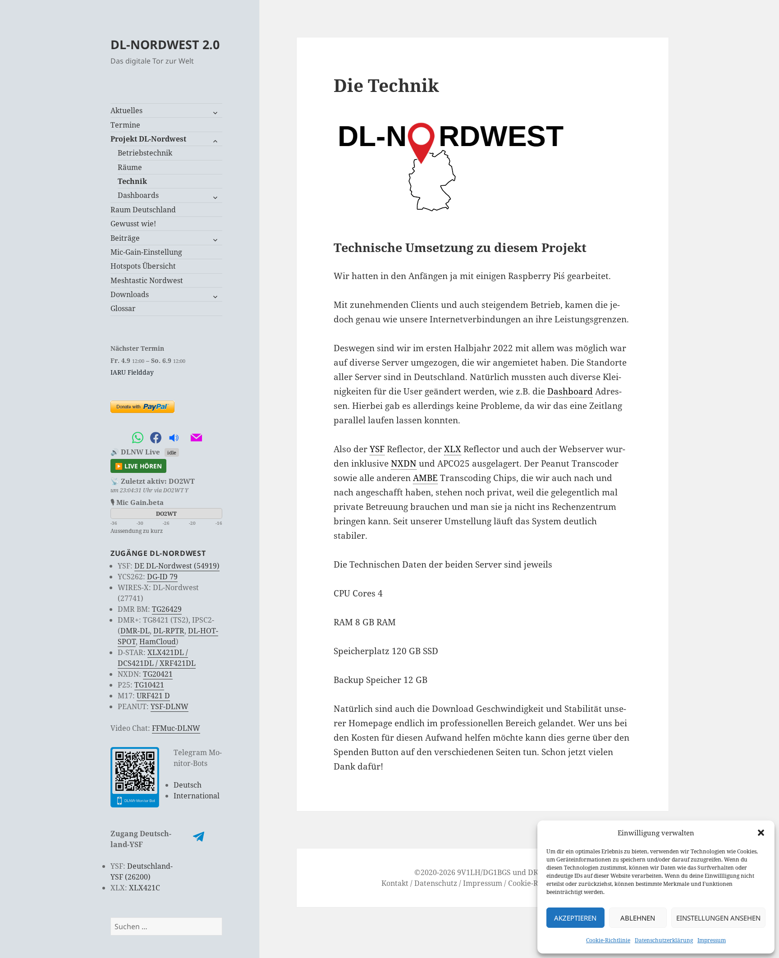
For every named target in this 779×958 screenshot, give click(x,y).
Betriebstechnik (145, 153)
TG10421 (149, 685)
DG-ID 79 (162, 577)
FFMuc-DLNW (176, 728)
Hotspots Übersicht (143, 266)
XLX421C (144, 888)
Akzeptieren (575, 917)
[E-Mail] (196, 438)
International (197, 796)
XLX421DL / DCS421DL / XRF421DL (157, 657)
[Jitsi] (185, 438)
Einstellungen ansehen (718, 917)
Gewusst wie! (133, 224)
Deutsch (188, 785)
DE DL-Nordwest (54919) (177, 566)
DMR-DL (135, 631)
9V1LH (469, 872)
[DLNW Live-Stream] (174, 438)
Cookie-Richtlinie (608, 940)
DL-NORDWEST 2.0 (165, 44)
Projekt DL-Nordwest (148, 139)
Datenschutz (435, 883)
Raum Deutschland (143, 210)
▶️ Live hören (138, 466)
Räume (130, 167)
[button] (760, 832)
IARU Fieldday (132, 372)
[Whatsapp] (137, 438)
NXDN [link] (404, 463)
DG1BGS (497, 872)
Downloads (129, 294)
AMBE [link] (425, 478)
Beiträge (125, 238)
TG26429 (167, 609)
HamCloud (157, 641)
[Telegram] (119, 438)
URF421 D (153, 696)
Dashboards (138, 195)
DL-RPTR (168, 631)
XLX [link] (452, 449)
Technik (132, 181)
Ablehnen (637, 917)
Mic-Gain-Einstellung (146, 252)
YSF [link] (377, 449)
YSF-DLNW (169, 706)
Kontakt (394, 883)
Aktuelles (126, 110)
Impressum (711, 940)
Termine (125, 125)
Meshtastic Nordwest (146, 280)
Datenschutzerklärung (664, 940)
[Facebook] (156, 438)
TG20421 (158, 674)
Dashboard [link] (570, 391)
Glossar (123, 308)
